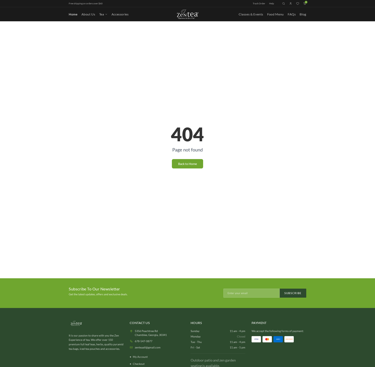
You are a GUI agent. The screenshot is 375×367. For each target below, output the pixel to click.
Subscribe (293, 293)
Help (271, 3)
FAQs (292, 14)
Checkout (139, 363)
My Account (140, 356)
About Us (88, 14)
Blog (303, 14)
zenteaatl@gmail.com (148, 347)
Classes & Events (251, 14)
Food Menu (275, 14)
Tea (101, 14)
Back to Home (187, 164)
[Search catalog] (283, 3)
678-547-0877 (143, 341)
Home (73, 14)
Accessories (120, 14)
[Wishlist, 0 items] (297, 3)
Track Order (259, 3)
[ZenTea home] (187, 14)
